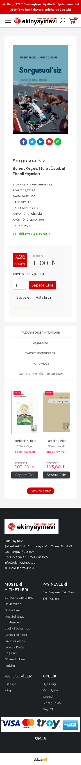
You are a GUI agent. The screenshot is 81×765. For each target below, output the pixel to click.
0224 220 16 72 (38, 557)
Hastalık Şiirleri (56, 440)
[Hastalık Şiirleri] (56, 412)
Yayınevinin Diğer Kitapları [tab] (40, 374)
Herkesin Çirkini (25, 440)
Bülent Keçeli (24, 446)
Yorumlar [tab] (40, 363)
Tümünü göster (40, 490)
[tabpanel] (40, 89)
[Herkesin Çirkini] (24, 412)
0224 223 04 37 (15, 557)
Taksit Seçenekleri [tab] (40, 353)
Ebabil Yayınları (25, 451)
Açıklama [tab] (40, 343)
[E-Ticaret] (40, 759)
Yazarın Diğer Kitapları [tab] (40, 332)
